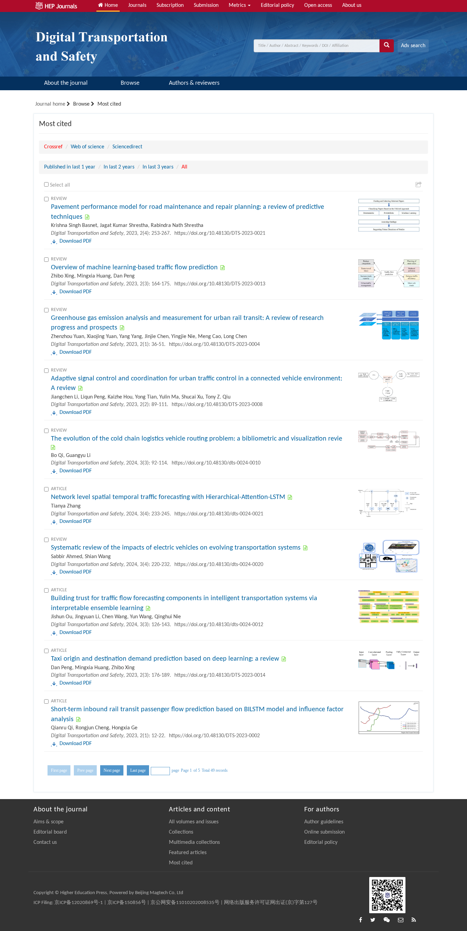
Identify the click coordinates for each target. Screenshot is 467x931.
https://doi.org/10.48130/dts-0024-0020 (218, 564)
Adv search (413, 46)
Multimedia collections (194, 842)
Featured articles (187, 852)
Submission (206, 5)
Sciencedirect (127, 147)
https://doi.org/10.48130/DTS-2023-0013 (219, 284)
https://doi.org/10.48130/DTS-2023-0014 (219, 675)
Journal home (50, 104)
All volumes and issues (193, 822)
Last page (138, 770)
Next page (112, 770)
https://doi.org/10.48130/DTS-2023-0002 (214, 736)
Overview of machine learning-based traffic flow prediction (134, 267)
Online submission (324, 832)
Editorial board (50, 832)
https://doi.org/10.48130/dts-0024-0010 (216, 463)
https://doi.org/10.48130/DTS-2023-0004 (214, 344)
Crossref (53, 147)
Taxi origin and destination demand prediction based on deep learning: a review (165, 659)
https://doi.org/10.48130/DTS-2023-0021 (219, 233)
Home (110, 5)
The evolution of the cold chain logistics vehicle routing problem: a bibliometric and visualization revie (196, 438)
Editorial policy (277, 5)
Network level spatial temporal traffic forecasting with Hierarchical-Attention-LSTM (168, 497)
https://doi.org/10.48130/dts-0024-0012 (218, 625)
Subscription (170, 5)
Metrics (238, 5)
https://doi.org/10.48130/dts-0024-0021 (218, 514)
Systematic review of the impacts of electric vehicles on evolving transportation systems (176, 547)
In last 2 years (119, 167)
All (184, 167)
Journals (137, 5)
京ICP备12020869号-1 (78, 902)
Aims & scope (49, 822)
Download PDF (75, 241)
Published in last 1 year (69, 167)
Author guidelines (323, 822)
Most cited (180, 863)
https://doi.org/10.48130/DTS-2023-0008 (217, 404)
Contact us (45, 842)
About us (351, 5)
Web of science (87, 147)
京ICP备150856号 (126, 902)
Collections (181, 832)
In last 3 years (158, 167)
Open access (318, 5)
